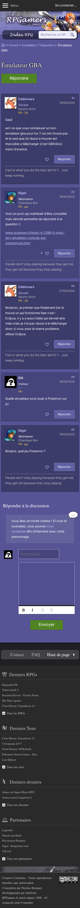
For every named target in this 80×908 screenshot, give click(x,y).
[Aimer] (47, 159)
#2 (73, 192)
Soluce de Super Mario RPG (18, 792)
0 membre (27, 903)
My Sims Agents (11, 700)
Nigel (22, 193)
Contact (17, 654)
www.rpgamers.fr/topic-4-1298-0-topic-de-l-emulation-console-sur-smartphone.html (35, 238)
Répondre (19, 78)
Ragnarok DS (9, 685)
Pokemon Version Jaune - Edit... (20, 754)
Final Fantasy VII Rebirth (16, 749)
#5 (73, 429)
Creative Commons (14, 878)
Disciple (23, 105)
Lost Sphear (9, 760)
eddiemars (26, 99)
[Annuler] (42, 610)
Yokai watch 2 (10, 690)
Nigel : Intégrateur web (15, 846)
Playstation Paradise (13, 840)
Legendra (7, 830)
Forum (13, 45)
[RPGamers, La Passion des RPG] (27, 21)
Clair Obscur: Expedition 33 (18, 706)
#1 (73, 98)
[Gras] (23, 610)
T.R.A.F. (6, 851)
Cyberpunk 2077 (12, 744)
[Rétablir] (51, 610)
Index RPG (21, 34)
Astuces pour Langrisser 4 (17, 797)
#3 (73, 286)
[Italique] (32, 610)
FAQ (36, 654)
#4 (73, 377)
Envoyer (47, 624)
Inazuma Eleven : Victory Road (20, 695)
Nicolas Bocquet (32, 888)
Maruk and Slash (12, 835)
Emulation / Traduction (38, 45)
